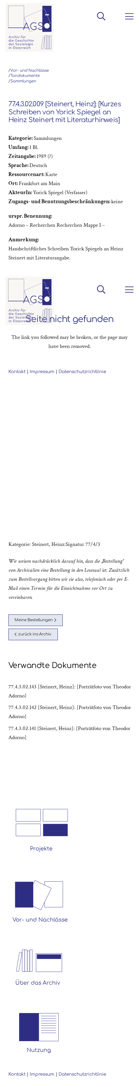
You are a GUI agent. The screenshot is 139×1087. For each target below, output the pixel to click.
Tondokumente (25, 76)
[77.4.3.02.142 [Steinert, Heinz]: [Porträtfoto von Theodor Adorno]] (69, 712)
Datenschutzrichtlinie (82, 1074)
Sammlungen (23, 81)
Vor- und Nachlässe (29, 70)
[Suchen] (101, 16)
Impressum (42, 1074)
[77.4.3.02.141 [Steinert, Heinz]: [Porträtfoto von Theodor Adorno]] (69, 733)
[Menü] (128, 16)
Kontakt (17, 1074)
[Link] (29, 27)
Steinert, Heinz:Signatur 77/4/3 (66, 544)
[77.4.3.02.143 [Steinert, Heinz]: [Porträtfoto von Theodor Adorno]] (69, 691)
